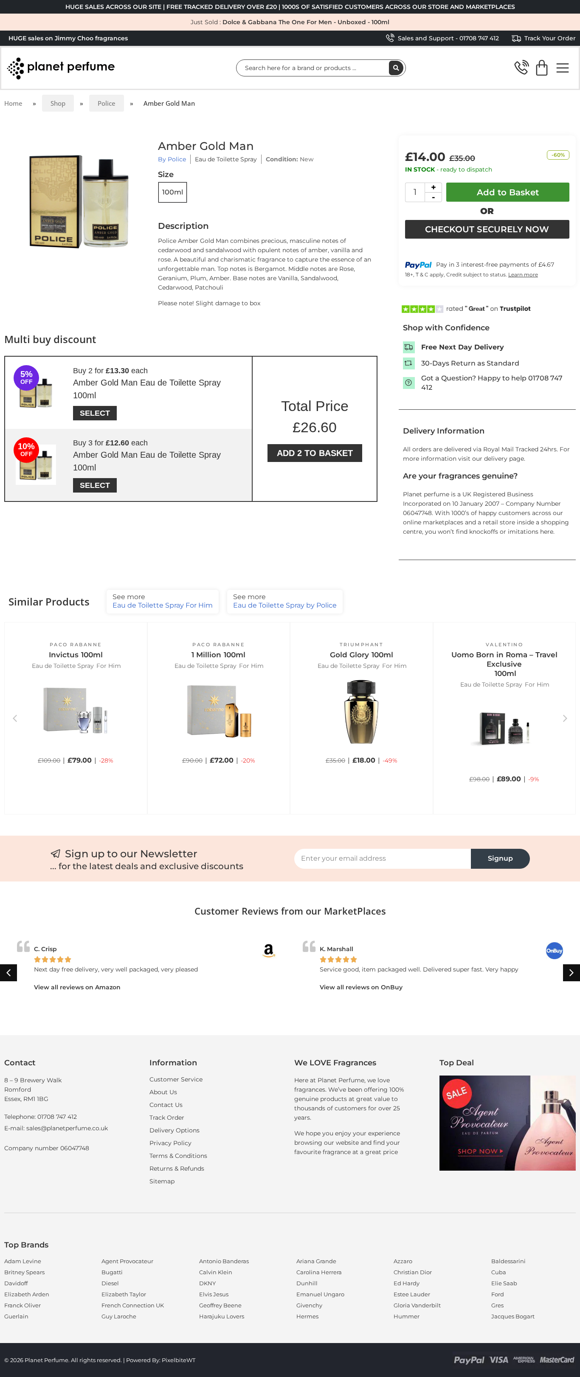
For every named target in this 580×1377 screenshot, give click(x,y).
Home (13, 103)
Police (106, 103)
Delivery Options (174, 1130)
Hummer (407, 1316)
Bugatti (112, 1272)
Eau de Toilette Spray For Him (163, 601)
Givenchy (309, 1305)
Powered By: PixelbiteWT (160, 1360)
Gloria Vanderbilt (417, 1305)
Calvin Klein (215, 1272)
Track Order (166, 1117)
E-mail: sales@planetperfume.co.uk (56, 1128)
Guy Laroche (118, 1316)
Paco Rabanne (76, 645)
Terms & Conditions (178, 1156)
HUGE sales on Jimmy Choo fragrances (68, 38)
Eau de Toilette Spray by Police (285, 601)
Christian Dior (413, 1272)
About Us (163, 1092)
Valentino (505, 645)
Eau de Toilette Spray (226, 159)
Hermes (307, 1316)
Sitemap (162, 1181)
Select (95, 413)
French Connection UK (132, 1305)
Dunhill (307, 1283)
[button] (75, 771)
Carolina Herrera (319, 1272)
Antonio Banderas (224, 1261)
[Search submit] (396, 68)
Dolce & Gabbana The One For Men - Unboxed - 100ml (305, 22)
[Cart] (541, 67)
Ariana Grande (316, 1261)
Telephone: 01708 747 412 (40, 1117)
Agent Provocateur (127, 1261)
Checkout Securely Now (487, 229)
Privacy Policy (170, 1143)
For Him (108, 666)
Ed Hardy (407, 1283)
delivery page (504, 458)
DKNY (207, 1283)
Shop (58, 103)
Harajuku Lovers (221, 1316)
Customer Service (176, 1079)
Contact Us (166, 1105)
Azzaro (403, 1261)
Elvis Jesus (213, 1294)
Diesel (110, 1283)
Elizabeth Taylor (123, 1294)
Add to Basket (508, 192)
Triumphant (361, 645)
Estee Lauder (412, 1294)
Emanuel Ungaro (320, 1294)
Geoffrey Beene (220, 1305)
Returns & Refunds (176, 1168)
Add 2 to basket (315, 453)
